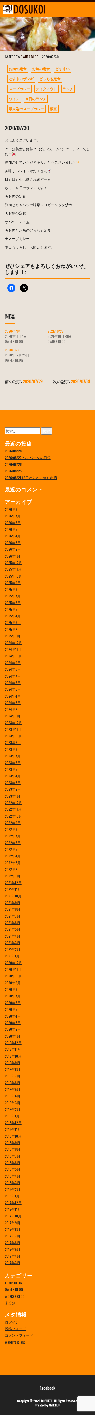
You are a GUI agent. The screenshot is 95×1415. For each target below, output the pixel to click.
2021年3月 (12, 942)
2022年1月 (12, 875)
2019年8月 (12, 1069)
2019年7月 (12, 1075)
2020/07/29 (33, 381)
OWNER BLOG (30, 56)
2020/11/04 (13, 331)
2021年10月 (13, 895)
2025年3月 (13, 622)
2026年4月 (13, 535)
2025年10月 (13, 576)
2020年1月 (12, 1036)
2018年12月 (13, 1122)
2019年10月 (13, 1056)
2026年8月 (13, 509)
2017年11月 (13, 1209)
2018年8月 (12, 1149)
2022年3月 (13, 862)
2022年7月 (13, 835)
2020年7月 (13, 995)
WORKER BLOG (15, 1296)
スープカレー (19, 88)
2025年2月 (13, 629)
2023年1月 (12, 796)
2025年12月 (13, 562)
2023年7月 (13, 755)
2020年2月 (13, 1029)
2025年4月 (13, 615)
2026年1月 (12, 556)
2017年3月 (12, 1262)
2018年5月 (12, 1169)
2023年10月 (13, 735)
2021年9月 (12, 902)
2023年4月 (13, 775)
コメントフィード (19, 1335)
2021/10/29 (55, 331)
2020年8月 (13, 989)
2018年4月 (12, 1176)
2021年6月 (12, 922)
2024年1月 (12, 715)
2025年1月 (12, 635)
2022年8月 (13, 829)
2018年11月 (13, 1129)
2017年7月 (12, 1235)
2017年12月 (13, 1202)
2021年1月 (12, 955)
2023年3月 (13, 782)
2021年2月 (12, 949)
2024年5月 (13, 689)
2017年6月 (12, 1242)
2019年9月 (12, 1062)
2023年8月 (13, 749)
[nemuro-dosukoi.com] (36, 9)
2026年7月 (13, 515)
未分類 (10, 1302)
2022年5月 (13, 849)
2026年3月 (13, 542)
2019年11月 (13, 1049)
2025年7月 (13, 595)
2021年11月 (13, 889)
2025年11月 (13, 569)
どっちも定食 (50, 78)
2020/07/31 (80, 381)
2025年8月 (13, 589)
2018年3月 (12, 1182)
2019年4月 (12, 1095)
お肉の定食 (18, 68)
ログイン (12, 1322)
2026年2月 (13, 549)
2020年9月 (13, 982)
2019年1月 (12, 1115)
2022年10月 (13, 816)
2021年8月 (12, 909)
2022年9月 (13, 822)
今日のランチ (35, 98)
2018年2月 (12, 1189)
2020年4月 (13, 1016)
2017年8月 (12, 1229)
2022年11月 (13, 809)
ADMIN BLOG (13, 1282)
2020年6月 (13, 1002)
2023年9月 (13, 742)
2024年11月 (13, 649)
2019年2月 (12, 1109)
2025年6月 (13, 602)
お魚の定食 (41, 68)
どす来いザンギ (21, 78)
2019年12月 (13, 1042)
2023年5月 (13, 769)
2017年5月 (12, 1249)
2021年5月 (12, 929)
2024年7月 (13, 676)
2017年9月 (12, 1222)
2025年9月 (13, 582)
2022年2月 (13, 869)
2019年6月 (12, 1082)
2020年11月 (13, 969)
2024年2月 (13, 709)
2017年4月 (12, 1256)
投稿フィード (15, 1328)
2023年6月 (13, 762)
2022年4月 (13, 855)
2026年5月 (13, 529)
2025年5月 (13, 609)
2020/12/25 (13, 349)
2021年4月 (12, 936)
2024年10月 (13, 655)
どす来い (62, 68)
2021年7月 (12, 916)
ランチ (68, 88)
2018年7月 (12, 1156)
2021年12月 (13, 882)
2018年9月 (12, 1142)
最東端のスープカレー (26, 108)
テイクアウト (46, 88)
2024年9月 (13, 662)
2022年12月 (13, 802)
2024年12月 (13, 642)
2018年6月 (12, 1162)
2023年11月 (13, 729)
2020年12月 (13, 962)
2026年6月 (13, 522)
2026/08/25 (13, 470)
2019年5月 (12, 1089)
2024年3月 (13, 702)
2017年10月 (13, 1215)
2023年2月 (13, 789)
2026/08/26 (13, 464)
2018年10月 (13, 1136)
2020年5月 (13, 1009)
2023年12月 (13, 722)
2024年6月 (13, 682)
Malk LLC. (54, 1405)
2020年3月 (13, 1022)
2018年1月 (12, 1195)
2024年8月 (13, 669)
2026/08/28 (13, 450)
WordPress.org (15, 1342)
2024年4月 (13, 696)
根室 (53, 108)
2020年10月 (13, 975)
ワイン (14, 98)
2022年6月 (13, 842)
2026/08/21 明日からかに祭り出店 (31, 477)
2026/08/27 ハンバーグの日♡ (28, 457)
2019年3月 (12, 1102)
